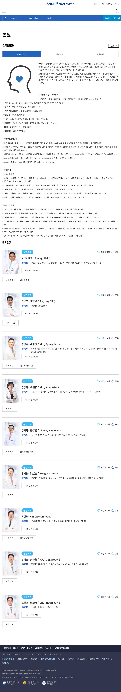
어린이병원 (6, 648)
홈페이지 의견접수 (50, 670)
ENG (115, 3)
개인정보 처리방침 (48, 659)
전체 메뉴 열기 (4, 11)
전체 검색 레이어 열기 (117, 11)
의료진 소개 (60, 54)
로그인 (101, 3)
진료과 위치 (99, 54)
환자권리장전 (22, 659)
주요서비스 (40, 654)
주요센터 (16, 654)
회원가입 (108, 3)
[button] (31, 270)
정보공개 (61, 659)
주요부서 (27, 654)
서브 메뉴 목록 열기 (35, 18)
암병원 (15, 648)
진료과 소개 (21, 54)
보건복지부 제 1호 (31, 683)
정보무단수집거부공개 (76, 659)
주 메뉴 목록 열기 (17, 18)
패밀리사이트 (54, 654)
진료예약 (107, 18)
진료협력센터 (107, 659)
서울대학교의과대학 (61, 648)
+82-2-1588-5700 (35, 673)
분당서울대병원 (26, 648)
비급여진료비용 (8, 659)
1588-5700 (14, 673)
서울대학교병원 (60, 3)
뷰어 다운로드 (94, 659)
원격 (95, 3)
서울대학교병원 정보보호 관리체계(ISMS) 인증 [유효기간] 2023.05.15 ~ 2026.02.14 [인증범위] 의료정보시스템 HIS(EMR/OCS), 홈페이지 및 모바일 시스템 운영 (49, 683)
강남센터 (48, 648)
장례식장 (5, 663)
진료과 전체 (113, 46)
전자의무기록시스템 (10, 683)
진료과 (5, 654)
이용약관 (34, 659)
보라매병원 (39, 648)
